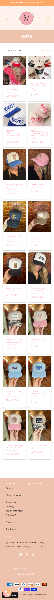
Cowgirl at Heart (37, 340)
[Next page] (35, 469)
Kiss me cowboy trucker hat (37, 237)
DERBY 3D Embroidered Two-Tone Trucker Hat (13, 133)
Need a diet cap (12, 89)
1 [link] (19, 469)
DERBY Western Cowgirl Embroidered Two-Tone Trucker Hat (39, 133)
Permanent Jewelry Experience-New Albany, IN (14, 508)
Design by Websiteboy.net (37, 595)
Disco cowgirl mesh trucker (13, 392)
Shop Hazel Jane (19, 595)
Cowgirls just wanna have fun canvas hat (14, 446)
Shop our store (13, 495)
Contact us (11, 529)
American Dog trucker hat (14, 186)
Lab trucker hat (37, 185)
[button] (7, 18)
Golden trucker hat (13, 288)
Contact (37, 546)
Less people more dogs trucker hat (38, 289)
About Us (11, 522)
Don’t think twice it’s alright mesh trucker (14, 341)
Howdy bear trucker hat (13, 237)
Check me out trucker (39, 445)
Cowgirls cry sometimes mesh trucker (37, 393)
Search (9, 488)
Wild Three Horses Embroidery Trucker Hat (39, 85)
